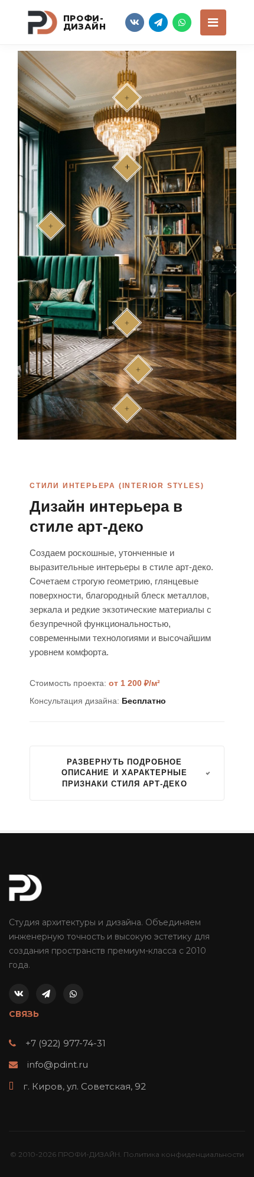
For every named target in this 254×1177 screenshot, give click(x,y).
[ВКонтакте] (134, 22)
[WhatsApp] (181, 22)
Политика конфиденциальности (183, 1154)
